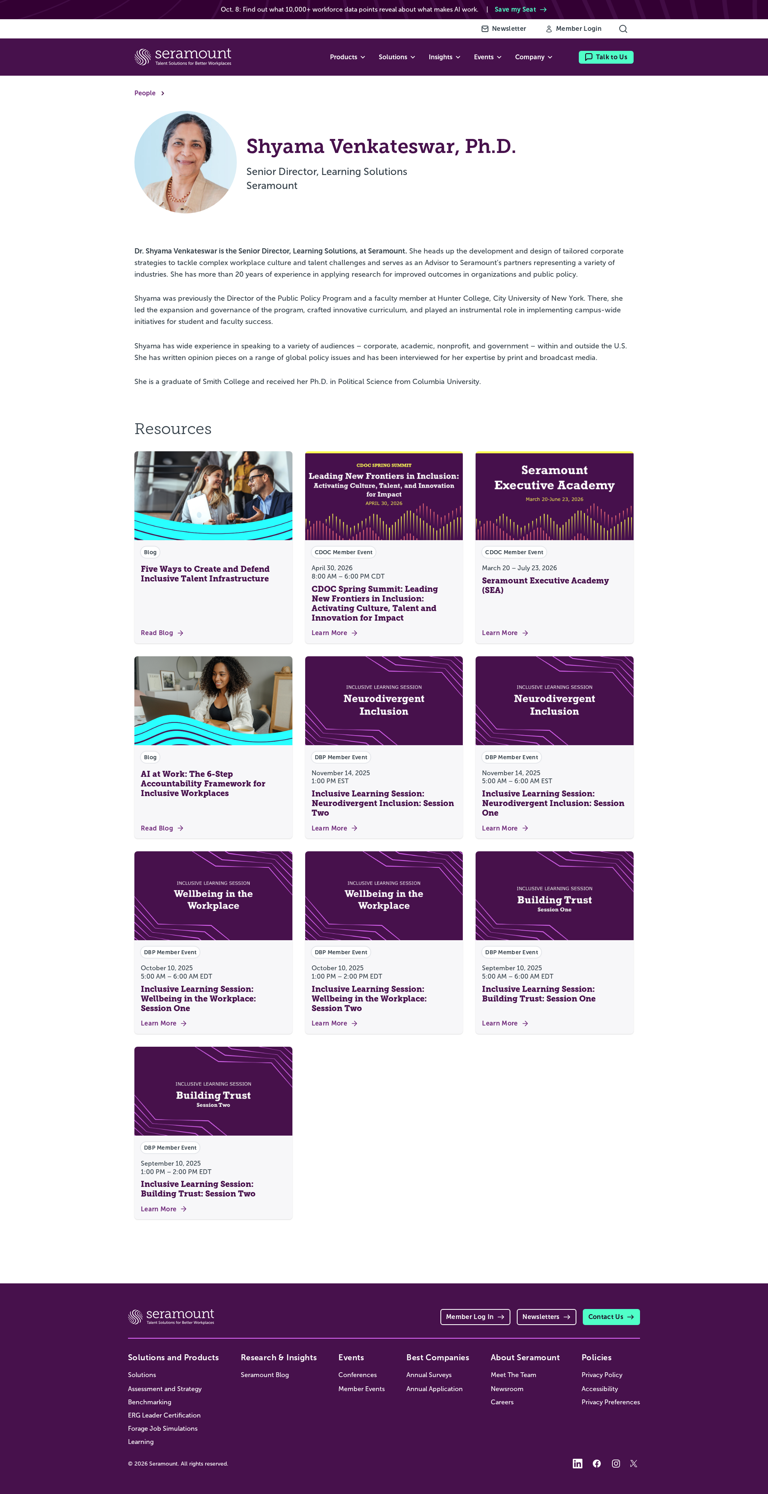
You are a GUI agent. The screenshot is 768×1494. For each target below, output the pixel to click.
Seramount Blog (265, 1374)
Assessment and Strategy (165, 1388)
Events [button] (484, 57)
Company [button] (529, 57)
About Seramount (525, 1357)
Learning (141, 1441)
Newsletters (541, 1316)
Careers (502, 1402)
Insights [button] (440, 57)
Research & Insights (279, 1357)
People (145, 93)
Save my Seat (515, 9)
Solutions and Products (173, 1357)
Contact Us (605, 1316)
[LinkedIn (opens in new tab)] (577, 1463)
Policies (597, 1357)
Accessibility (600, 1388)
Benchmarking (149, 1402)
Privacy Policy (602, 1374)
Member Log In (470, 1316)
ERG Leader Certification (164, 1415)
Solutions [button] (393, 57)
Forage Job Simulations (163, 1428)
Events (351, 1357)
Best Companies (437, 1357)
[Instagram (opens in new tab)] (616, 1463)
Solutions (142, 1374)
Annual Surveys (429, 1374)
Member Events (361, 1388)
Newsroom (507, 1388)
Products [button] (343, 57)
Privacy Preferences (611, 1402)
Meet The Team (513, 1374)
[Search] (623, 29)
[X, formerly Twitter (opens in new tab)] (635, 1463)
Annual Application (434, 1388)
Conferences (357, 1374)
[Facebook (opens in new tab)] (597, 1463)
